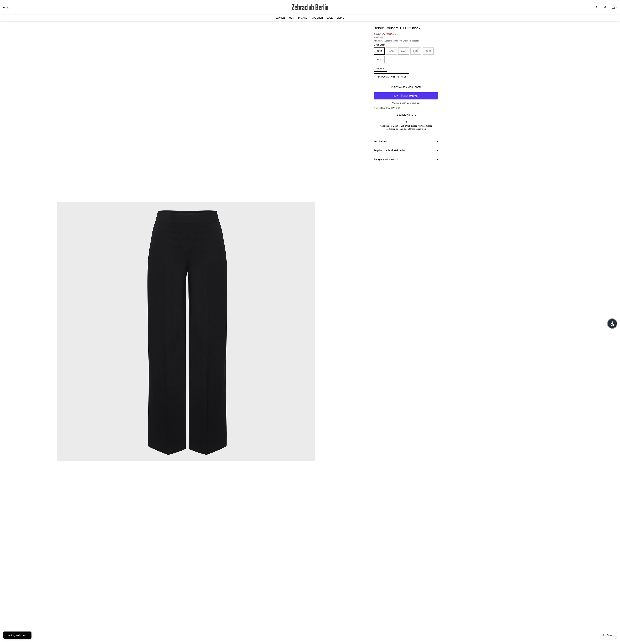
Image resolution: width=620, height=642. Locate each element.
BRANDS (302, 17)
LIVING (340, 17)
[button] (597, 7)
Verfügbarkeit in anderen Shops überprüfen (406, 129)
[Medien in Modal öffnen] (186, 331)
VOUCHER (317, 17)
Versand (388, 41)
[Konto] (605, 7)
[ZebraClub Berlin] (310, 7)
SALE (330, 17)
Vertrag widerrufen (17, 635)
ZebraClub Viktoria (391, 108)
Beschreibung (381, 141)
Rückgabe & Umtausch (386, 159)
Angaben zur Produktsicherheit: (390, 150)
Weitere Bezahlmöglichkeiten (405, 103)
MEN (291, 17)
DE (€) (6, 7)
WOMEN (280, 17)
